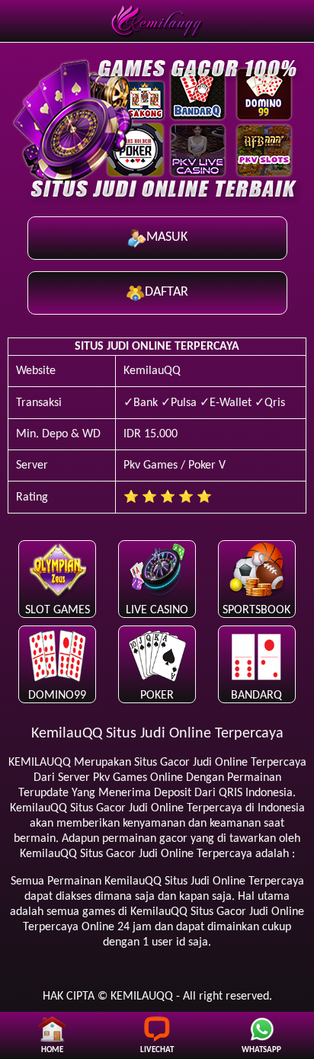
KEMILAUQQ (39, 763)
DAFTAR (166, 292)
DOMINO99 (57, 695)
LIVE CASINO (157, 610)
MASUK (166, 237)
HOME (52, 1050)
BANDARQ (256, 695)
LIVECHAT (157, 1050)
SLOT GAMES (57, 610)
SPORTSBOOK (256, 610)
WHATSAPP (261, 1050)
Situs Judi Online (205, 881)
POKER (157, 695)
